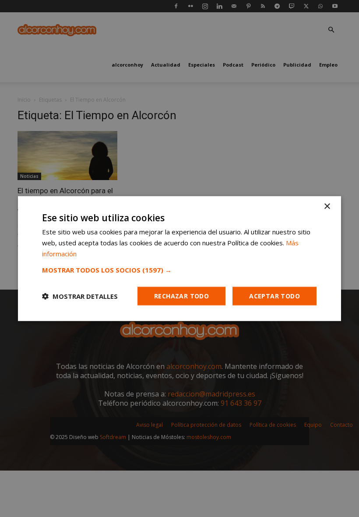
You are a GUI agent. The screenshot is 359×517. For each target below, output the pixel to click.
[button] (179, 269)
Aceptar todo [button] (274, 295)
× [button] (327, 206)
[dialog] (179, 258)
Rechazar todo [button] (181, 295)
